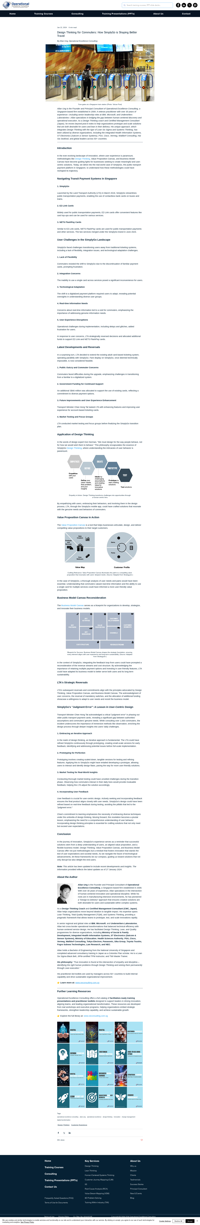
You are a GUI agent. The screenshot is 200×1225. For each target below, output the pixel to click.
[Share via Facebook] (58, 1133)
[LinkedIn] (184, 5)
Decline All (178, 1221)
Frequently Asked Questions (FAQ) (59, 1198)
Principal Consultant (138, 1189)
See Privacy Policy (27, 1222)
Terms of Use (49, 1217)
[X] (189, 5)
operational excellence (94, 1117)
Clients (133, 1175)
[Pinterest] (195, 5)
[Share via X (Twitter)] (64, 1133)
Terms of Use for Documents (56, 1202)
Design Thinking (63, 1125)
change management (128, 1117)
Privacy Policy (63, 1217)
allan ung (83, 1117)
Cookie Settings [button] (165, 1221)
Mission (133, 1170)
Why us (133, 1166)
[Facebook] (178, 5)
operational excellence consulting (67, 1117)
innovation (117, 1117)
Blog (132, 1198)
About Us (135, 1161)
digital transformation (63, 1120)
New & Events (136, 1193)
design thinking (107, 1117)
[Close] (197, 1221)
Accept (190, 1221)
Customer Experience (79, 1125)
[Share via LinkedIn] (70, 1133)
